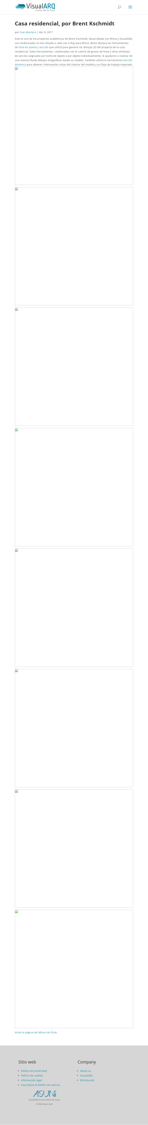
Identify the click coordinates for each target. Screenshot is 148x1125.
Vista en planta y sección (33, 47)
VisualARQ (86, 1075)
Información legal (31, 1080)
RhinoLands (87, 1080)
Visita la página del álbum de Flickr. (36, 1032)
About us (85, 1071)
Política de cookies (32, 1075)
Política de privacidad (34, 1071)
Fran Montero (28, 32)
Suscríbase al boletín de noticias (40, 1085)
